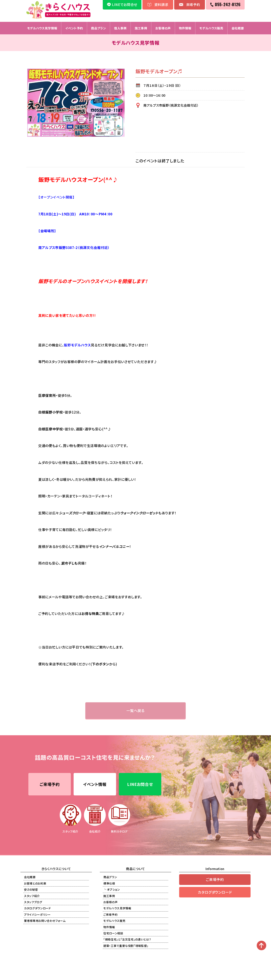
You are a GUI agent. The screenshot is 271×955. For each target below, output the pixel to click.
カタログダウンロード (37, 908)
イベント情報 (95, 784)
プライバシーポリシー (37, 914)
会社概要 (238, 28)
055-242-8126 (228, 4)
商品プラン (98, 28)
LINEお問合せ (140, 784)
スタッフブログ (33, 902)
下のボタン (100, 663)
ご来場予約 (50, 784)
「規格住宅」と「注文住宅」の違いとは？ (127, 939)
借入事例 (120, 28)
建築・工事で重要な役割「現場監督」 (125, 946)
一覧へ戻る (135, 710)
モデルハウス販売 (211, 28)
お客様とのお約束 (35, 883)
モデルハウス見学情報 (42, 28)
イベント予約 (74, 28)
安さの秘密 (31, 889)
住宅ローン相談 (113, 933)
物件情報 (185, 28)
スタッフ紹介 (32, 896)
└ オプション (111, 889)
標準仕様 (109, 883)
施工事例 (141, 28)
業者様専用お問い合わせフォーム (45, 921)
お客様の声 (163, 28)
